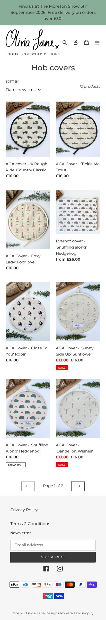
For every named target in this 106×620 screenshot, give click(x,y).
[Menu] (97, 42)
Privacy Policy (24, 509)
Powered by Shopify (76, 613)
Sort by (12, 81)
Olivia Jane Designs (42, 613)
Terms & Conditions (30, 523)
